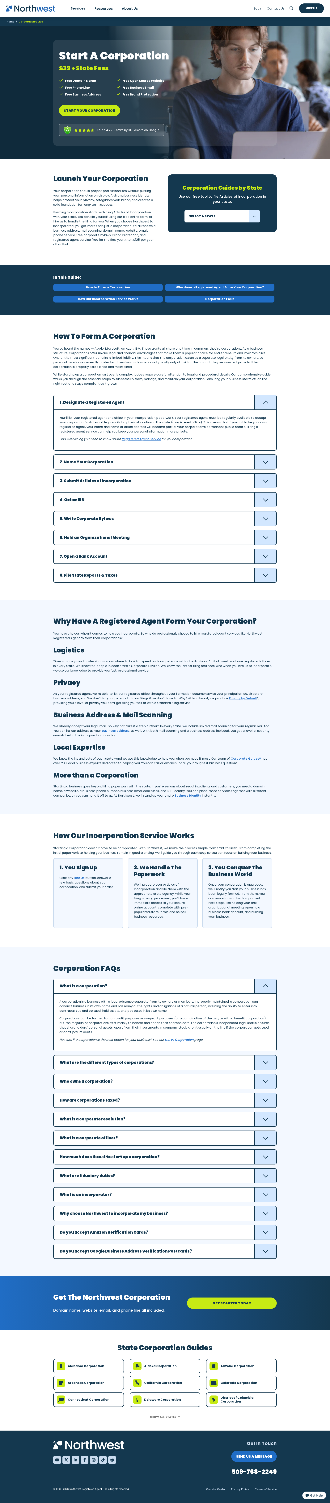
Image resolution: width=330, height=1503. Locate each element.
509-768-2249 (254, 1471)
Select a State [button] (202, 216)
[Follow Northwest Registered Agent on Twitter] (66, 1460)
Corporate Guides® (246, 758)
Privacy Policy (240, 1489)
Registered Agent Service (141, 439)
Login (258, 8)
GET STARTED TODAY (232, 1303)
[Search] (291, 8)
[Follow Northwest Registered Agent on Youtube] (57, 1460)
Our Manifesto (215, 1489)
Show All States (163, 1417)
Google (154, 130)
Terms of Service (266, 1489)
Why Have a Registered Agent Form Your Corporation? (220, 287)
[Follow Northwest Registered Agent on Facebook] (84, 1460)
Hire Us (312, 8)
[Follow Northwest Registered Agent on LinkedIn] (75, 1460)
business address (115, 731)
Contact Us (276, 8)
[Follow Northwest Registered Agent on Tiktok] (103, 1460)
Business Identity (188, 795)
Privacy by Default (243, 698)
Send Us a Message (254, 1456)
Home (10, 21)
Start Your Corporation (89, 110)
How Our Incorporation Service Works (108, 299)
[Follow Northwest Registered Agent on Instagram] (94, 1460)
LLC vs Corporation (179, 1040)
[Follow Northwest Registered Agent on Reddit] (112, 1460)
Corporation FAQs (219, 299)
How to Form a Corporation (108, 287)
